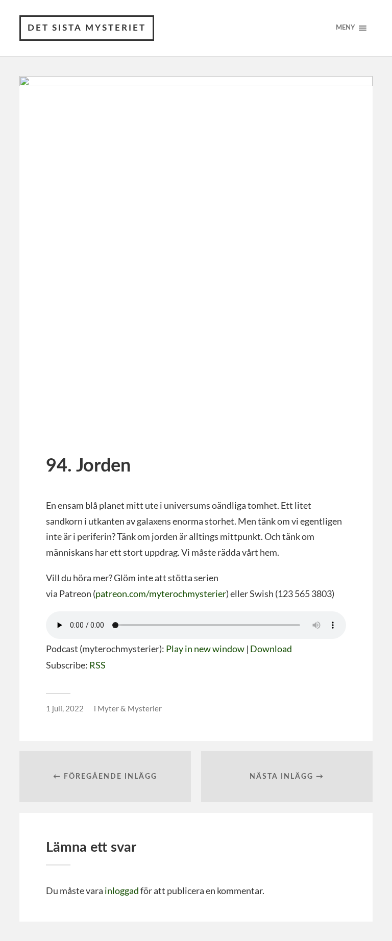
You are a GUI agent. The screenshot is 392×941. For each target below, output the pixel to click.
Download (271, 648)
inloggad (122, 890)
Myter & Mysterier (129, 708)
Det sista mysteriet (87, 27)
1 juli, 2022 (65, 708)
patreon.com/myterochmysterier (160, 593)
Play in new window (205, 648)
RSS (97, 665)
